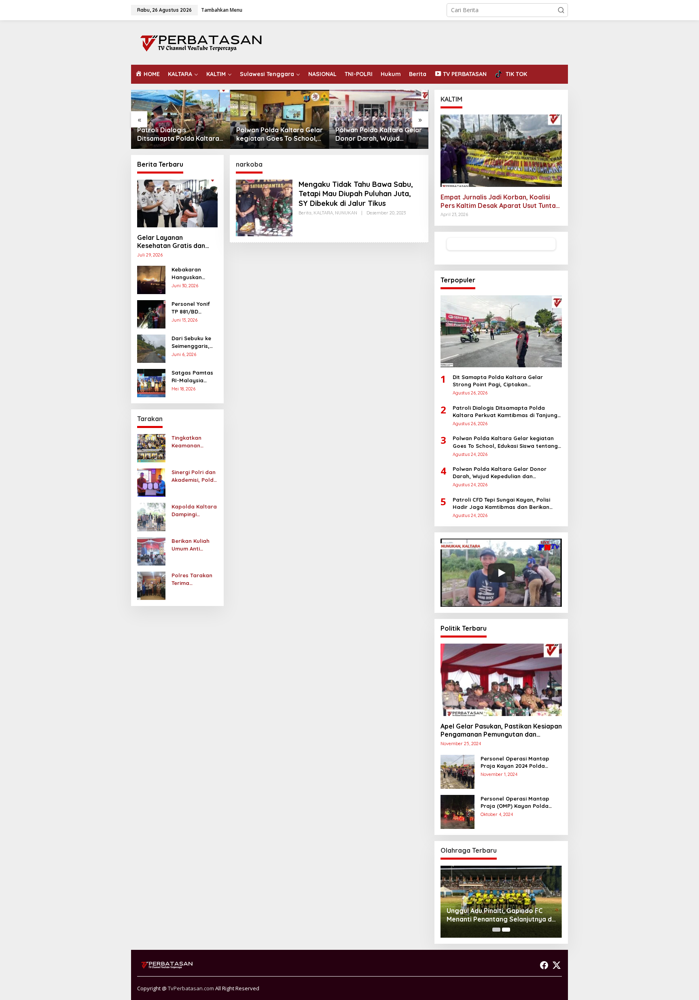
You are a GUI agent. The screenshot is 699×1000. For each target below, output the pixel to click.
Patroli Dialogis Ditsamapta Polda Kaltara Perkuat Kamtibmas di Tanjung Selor (178, 134)
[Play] (501, 573)
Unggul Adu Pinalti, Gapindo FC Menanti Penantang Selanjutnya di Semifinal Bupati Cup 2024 (500, 915)
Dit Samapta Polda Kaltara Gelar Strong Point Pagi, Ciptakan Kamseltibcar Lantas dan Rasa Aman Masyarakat (503, 381)
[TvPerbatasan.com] (201, 42)
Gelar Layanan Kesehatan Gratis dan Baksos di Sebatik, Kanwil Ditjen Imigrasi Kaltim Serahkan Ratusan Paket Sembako (176, 241)
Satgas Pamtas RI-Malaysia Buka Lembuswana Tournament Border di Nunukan (192, 376)
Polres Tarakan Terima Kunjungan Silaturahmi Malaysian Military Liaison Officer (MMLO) (192, 579)
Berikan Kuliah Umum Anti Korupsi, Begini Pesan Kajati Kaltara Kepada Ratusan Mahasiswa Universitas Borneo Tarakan (193, 545)
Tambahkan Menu (221, 9)
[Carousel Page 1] (496, 930)
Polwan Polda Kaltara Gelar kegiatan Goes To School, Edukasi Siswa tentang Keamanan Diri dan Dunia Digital (279, 134)
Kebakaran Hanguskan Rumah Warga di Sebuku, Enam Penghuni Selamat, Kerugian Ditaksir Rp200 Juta (194, 273)
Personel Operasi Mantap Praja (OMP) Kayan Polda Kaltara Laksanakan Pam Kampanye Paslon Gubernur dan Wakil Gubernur (518, 802)
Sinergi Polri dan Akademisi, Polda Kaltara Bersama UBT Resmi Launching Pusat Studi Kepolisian (194, 476)
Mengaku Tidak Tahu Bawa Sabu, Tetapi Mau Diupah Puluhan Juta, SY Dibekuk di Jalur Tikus (356, 194)
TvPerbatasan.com (191, 988)
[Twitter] (556, 965)
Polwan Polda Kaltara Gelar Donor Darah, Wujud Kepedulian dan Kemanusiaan (378, 134)
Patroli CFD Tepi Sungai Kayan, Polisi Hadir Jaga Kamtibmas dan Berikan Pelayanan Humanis (501, 503)
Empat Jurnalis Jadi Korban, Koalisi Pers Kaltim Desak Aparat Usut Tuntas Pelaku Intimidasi (500, 201)
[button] (561, 10)
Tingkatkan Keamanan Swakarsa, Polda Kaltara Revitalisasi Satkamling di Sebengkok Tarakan (194, 441)
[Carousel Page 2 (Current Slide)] (506, 930)
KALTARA (323, 213)
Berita (305, 213)
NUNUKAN (346, 213)
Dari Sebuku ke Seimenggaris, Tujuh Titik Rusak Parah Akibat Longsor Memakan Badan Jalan (194, 342)
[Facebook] (544, 965)
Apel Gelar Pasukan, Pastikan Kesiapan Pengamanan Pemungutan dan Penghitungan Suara (501, 730)
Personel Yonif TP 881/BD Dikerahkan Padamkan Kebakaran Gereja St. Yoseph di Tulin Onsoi (191, 308)
